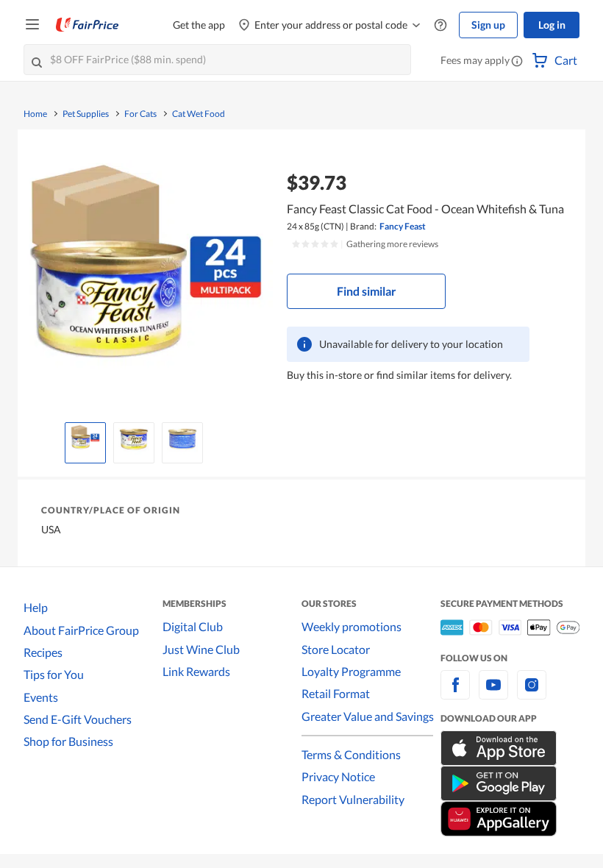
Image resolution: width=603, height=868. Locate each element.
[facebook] (455, 693)
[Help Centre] (440, 25)
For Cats (140, 114)
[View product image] (85, 439)
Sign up (488, 24)
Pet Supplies (86, 114)
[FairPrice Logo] (87, 25)
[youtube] (493, 693)
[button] (517, 61)
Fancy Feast (402, 226)
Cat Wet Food (198, 114)
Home (35, 114)
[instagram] (531, 693)
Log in (551, 24)
